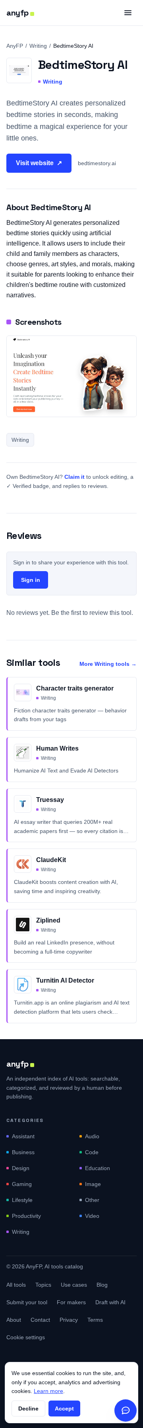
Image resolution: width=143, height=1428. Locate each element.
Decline (28, 1408)
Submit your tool (26, 1302)
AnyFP (14, 46)
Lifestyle (22, 1200)
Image (93, 1184)
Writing (38, 46)
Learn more (48, 1391)
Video (92, 1216)
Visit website (39, 163)
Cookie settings (25, 1337)
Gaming (22, 1184)
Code (92, 1152)
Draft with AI (110, 1302)
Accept (64, 1408)
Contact (40, 1320)
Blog (102, 1285)
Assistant (23, 1136)
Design (20, 1168)
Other (92, 1200)
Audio (92, 1136)
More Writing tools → (108, 664)
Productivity (26, 1216)
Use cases (74, 1285)
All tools (16, 1285)
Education (97, 1168)
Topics (43, 1285)
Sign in (30, 580)
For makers (71, 1302)
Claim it (74, 477)
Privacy (69, 1320)
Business (23, 1152)
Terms (95, 1320)
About (13, 1320)
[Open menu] (128, 12)
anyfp (17, 13)
